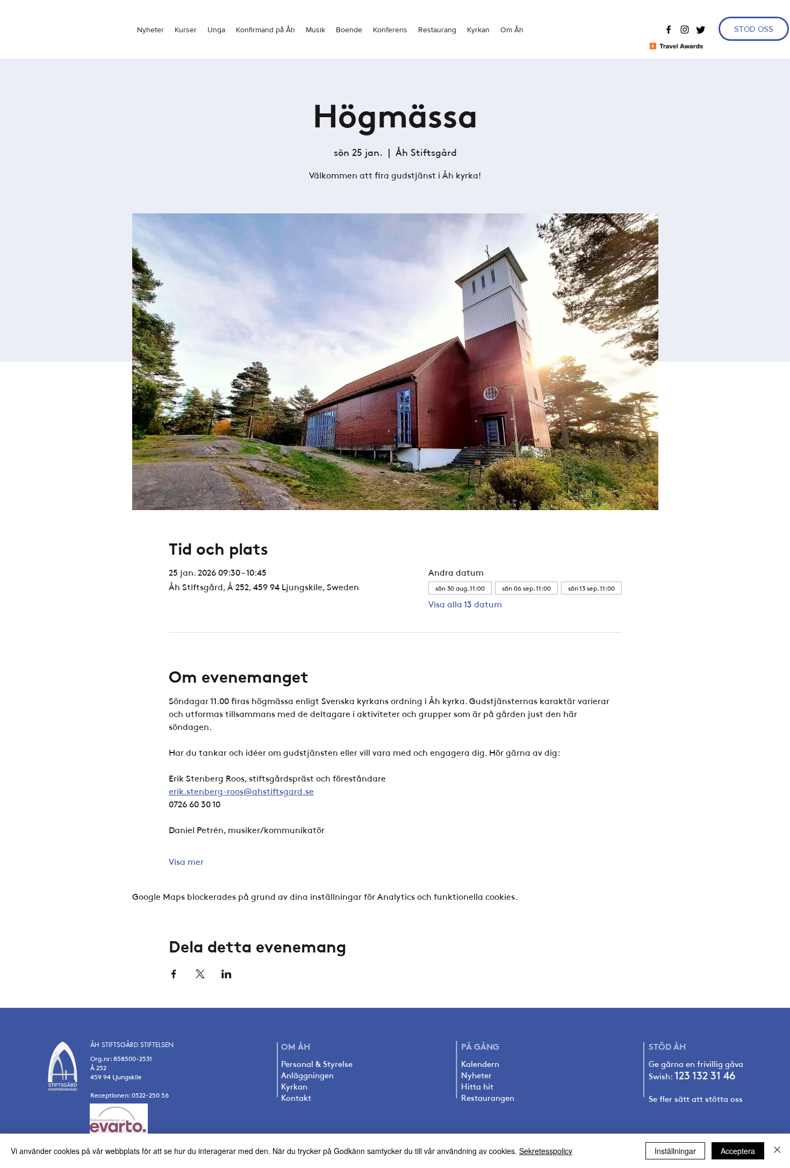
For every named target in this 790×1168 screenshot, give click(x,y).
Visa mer (186, 861)
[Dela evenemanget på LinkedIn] (226, 974)
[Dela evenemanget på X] (200, 974)
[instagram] (684, 29)
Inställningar (675, 1150)
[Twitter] (700, 29)
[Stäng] (777, 1150)
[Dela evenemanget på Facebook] (174, 974)
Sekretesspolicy (545, 1150)
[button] (216, 30)
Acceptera (738, 1150)
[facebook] (668, 29)
